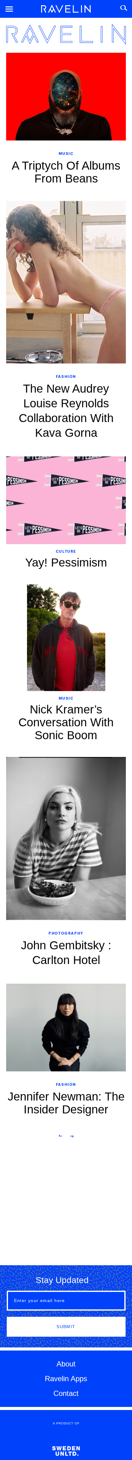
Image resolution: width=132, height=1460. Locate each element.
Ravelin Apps (66, 1378)
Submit (65, 1326)
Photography (66, 933)
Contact (66, 1393)
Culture (66, 551)
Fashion (66, 376)
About (66, 1364)
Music (66, 153)
